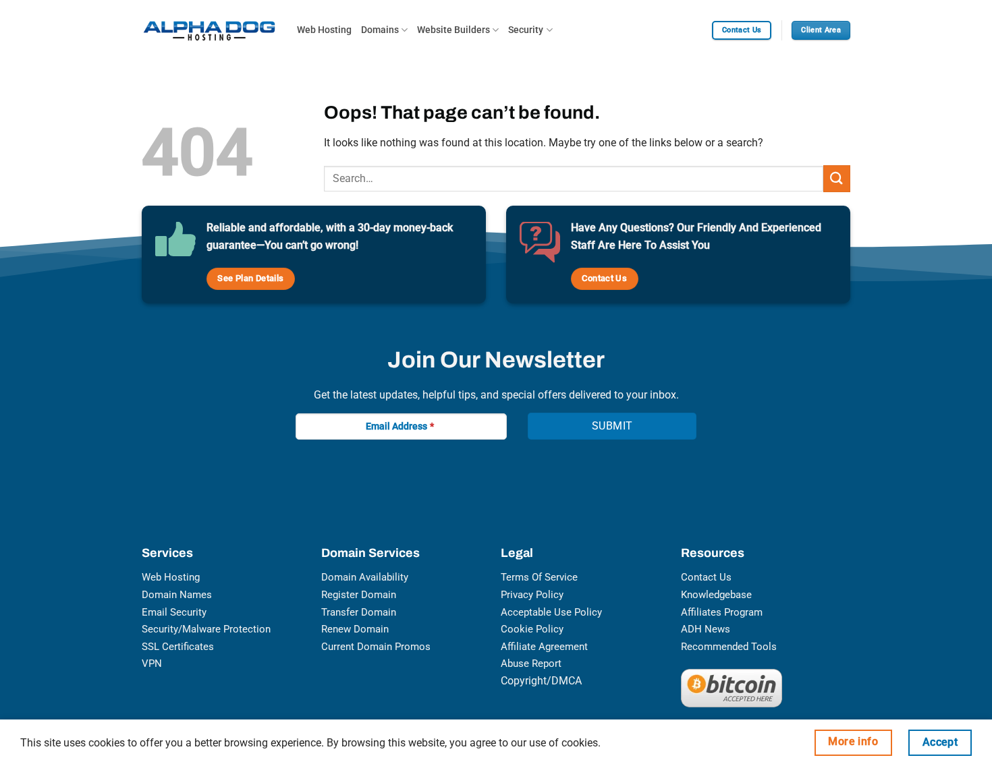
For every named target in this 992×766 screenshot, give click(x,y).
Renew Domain (355, 629)
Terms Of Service (539, 577)
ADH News (705, 629)
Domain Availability (364, 577)
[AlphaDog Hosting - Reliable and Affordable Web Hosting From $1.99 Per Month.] (209, 30)
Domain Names (177, 595)
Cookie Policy (532, 629)
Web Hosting (324, 30)
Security (525, 30)
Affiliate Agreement (544, 647)
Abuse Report (531, 663)
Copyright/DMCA (541, 680)
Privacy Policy (532, 595)
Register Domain (358, 595)
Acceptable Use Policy (551, 612)
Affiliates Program (722, 612)
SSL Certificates (178, 647)
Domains (380, 30)
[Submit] (836, 178)
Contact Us (706, 577)
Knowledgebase (716, 595)
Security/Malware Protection (206, 629)
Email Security (174, 612)
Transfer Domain (358, 612)
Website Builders (453, 30)
